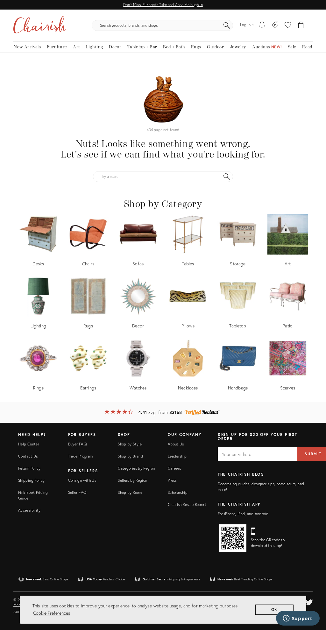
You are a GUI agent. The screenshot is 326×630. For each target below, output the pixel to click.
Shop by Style (130, 444)
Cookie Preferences (51, 613)
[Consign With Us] (275, 25)
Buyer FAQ (77, 444)
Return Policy (29, 468)
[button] (287, 25)
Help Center (28, 444)
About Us (176, 444)
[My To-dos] (262, 25)
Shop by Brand (130, 456)
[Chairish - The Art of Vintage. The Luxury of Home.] (39, 25)
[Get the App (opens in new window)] (233, 538)
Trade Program (80, 456)
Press (172, 480)
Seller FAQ (77, 492)
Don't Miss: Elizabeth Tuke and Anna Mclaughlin (162, 4)
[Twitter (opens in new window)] (309, 601)
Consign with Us (82, 480)
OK (274, 609)
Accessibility (29, 510)
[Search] (226, 25)
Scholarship (178, 492)
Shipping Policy (31, 480)
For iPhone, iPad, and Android (243, 513)
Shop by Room (130, 492)
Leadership (177, 456)
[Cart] (301, 25)
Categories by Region (136, 468)
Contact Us (28, 456)
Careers (174, 468)
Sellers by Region (132, 480)
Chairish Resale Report (187, 504)
